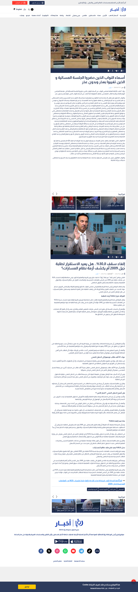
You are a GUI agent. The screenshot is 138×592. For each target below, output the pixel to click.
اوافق (27, 587)
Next (53, 193)
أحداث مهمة (36, 15)
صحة (99, 15)
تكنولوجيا (45, 15)
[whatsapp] (65, 551)
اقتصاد (68, 15)
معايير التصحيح (57, 561)
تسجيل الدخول (36, 3)
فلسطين (92, 15)
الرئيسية (123, 15)
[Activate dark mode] (30, 9)
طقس (84, 15)
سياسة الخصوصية (95, 588)
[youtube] (73, 551)
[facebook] (41, 551)
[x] (49, 551)
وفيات (22, 15)
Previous (56, 193)
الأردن (105, 15)
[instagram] (57, 551)
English (19, 9)
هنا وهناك (54, 15)
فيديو (28, 15)
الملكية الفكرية (68, 561)
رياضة (62, 15)
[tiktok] (89, 551)
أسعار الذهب (113, 15)
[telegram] (81, 551)
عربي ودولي (76, 15)
